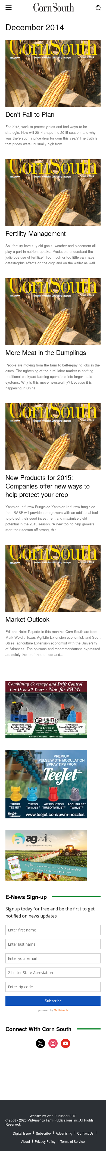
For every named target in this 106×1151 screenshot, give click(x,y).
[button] (98, 7)
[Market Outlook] (53, 578)
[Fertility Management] (53, 192)
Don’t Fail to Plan (29, 114)
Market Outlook (27, 619)
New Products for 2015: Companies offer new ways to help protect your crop (47, 485)
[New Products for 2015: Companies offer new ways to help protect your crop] (53, 436)
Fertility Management (35, 233)
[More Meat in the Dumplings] (53, 311)
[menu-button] (8, 7)
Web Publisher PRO (61, 1115)
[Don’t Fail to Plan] (53, 73)
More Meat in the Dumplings (45, 352)
